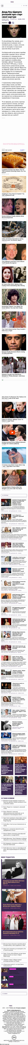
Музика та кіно (5, 19)
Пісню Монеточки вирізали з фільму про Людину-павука (12, 905)
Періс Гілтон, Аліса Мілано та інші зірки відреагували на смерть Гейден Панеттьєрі (19, 658)
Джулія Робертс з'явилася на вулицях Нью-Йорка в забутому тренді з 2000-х (18, 699)
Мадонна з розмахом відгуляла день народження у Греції (18, 570)
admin (10, 564)
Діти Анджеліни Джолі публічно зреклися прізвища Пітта (13, 932)
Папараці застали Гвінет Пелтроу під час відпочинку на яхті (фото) (13, 882)
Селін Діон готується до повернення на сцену (19, 558)
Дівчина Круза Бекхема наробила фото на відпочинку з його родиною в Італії (18, 633)
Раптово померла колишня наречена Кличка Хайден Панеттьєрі (17, 723)
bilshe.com (12, 1008)
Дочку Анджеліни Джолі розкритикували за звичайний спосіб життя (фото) (16, 979)
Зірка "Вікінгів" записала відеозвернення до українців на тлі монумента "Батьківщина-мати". (13, 530)
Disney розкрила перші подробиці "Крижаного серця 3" (18, 735)
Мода (19, 706)
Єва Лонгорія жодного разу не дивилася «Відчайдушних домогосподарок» (17, 971)
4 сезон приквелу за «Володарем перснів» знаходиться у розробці (7, 787)
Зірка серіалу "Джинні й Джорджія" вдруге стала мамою (19, 711)
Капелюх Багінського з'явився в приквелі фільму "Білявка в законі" (7, 769)
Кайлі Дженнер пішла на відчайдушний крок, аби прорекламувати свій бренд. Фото (19, 620)
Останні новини (7, 798)
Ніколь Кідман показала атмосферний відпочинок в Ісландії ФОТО (18, 583)
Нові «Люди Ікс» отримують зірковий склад (18, 516)
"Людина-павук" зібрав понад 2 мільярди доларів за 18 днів (18, 672)
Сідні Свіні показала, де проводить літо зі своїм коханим (18, 647)
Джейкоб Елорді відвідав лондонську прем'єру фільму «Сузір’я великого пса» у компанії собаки (19, 502)
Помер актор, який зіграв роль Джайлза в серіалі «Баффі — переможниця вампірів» (21, 768)
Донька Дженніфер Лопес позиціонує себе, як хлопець (17, 986)
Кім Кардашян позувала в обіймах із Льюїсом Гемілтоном (18, 609)
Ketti (10, 511)
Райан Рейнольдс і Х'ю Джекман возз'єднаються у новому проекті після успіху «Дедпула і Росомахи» (20, 789)
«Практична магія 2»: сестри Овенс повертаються (18, 685)
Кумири (19, 728)
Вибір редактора (8, 857)
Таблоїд (19, 511)
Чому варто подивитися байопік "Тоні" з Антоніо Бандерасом (19, 746)
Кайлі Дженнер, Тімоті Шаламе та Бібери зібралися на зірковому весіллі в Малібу (18, 596)
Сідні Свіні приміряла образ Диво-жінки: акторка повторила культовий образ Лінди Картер (13, 546)
